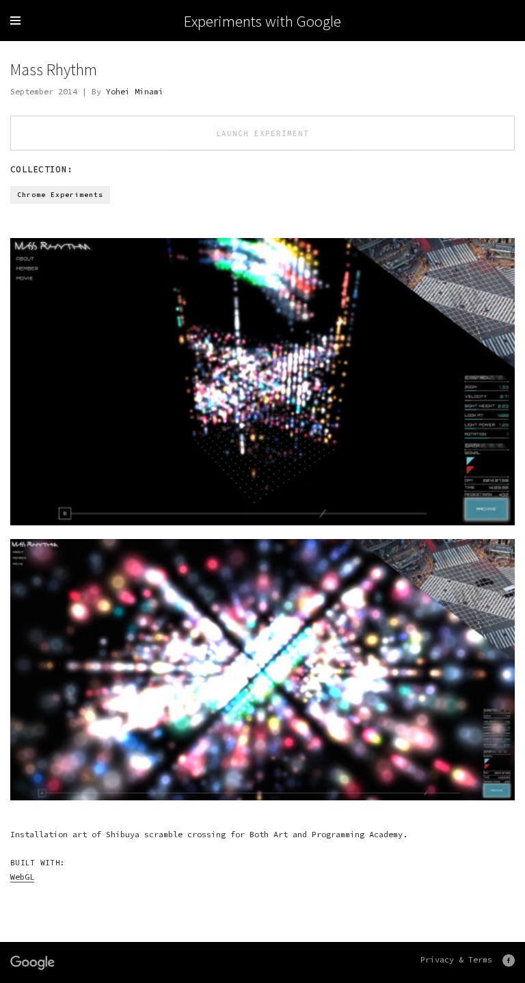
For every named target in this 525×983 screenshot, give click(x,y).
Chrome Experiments (60, 194)
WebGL (22, 876)
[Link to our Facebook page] (508, 960)
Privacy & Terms (456, 959)
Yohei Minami (134, 91)
